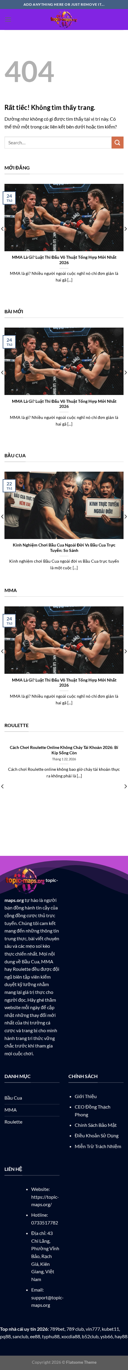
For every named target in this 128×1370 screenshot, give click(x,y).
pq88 (5, 1336)
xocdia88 (70, 1336)
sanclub (20, 1336)
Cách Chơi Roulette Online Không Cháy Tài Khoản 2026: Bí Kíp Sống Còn (64, 750)
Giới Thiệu (86, 1096)
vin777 (93, 1329)
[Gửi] (118, 142)
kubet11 (110, 1329)
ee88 (35, 1336)
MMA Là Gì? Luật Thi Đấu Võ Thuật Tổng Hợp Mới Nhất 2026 (64, 260)
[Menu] (8, 19)
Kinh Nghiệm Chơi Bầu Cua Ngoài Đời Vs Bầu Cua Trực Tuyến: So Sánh (64, 548)
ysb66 (106, 1336)
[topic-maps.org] (64, 19)
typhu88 (51, 1336)
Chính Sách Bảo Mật (96, 1125)
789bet (57, 1329)
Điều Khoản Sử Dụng (96, 1135)
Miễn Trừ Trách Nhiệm (98, 1146)
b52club (90, 1336)
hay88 (121, 1336)
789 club (75, 1329)
